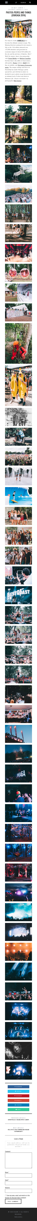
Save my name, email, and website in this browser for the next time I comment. (17, 1196)
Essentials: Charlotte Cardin (18, 1119)
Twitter (18, 1091)
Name (7, 1172)
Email (19, 1109)
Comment (7, 1151)
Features (11, 9)
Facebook (19, 1086)
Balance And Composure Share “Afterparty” (18, 1129)
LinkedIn (19, 1105)
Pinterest (18, 1095)
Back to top (18, 1216)
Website (7, 1188)
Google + (19, 1100)
